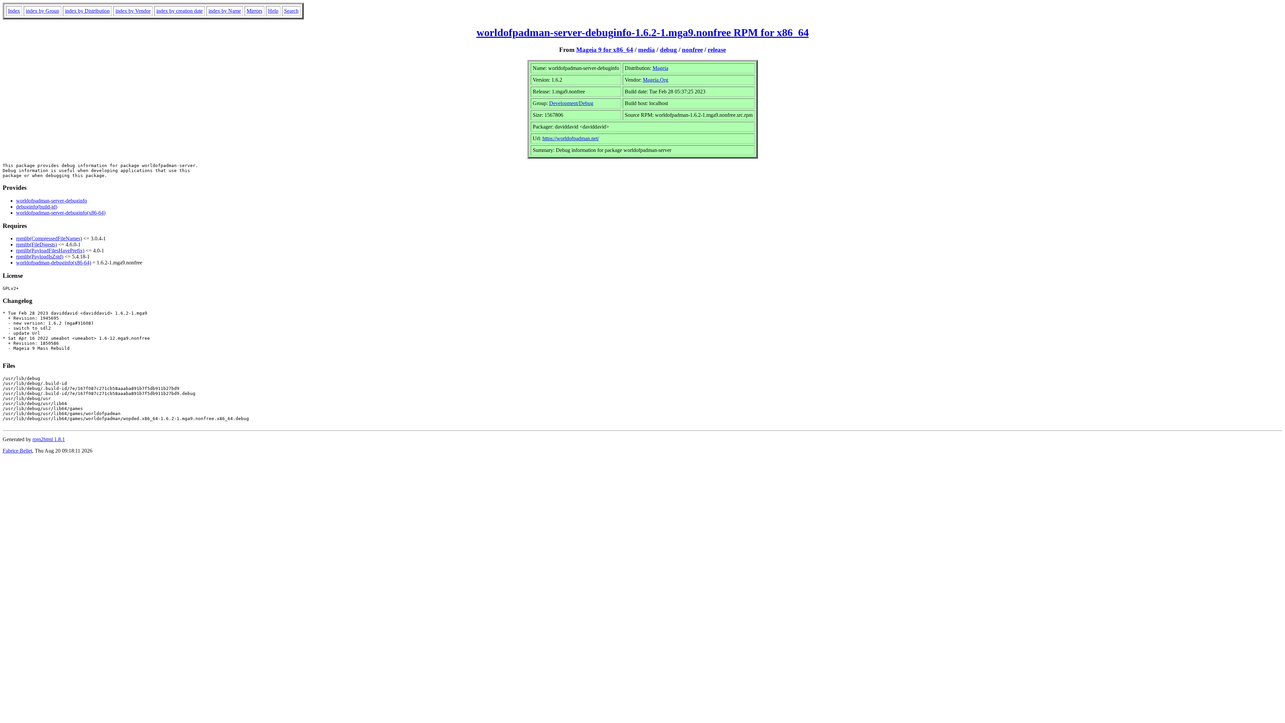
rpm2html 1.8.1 (48, 439)
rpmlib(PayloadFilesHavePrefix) (50, 250)
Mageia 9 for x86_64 (604, 49)
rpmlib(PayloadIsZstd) (39, 256)
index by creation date (179, 11)
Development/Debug (571, 103)
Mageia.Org (655, 80)
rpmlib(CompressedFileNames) (49, 238)
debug (668, 49)
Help (273, 11)
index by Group (42, 11)
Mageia (660, 68)
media (646, 49)
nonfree (692, 49)
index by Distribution (87, 11)
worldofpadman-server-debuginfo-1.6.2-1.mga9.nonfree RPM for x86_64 (643, 32)
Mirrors (254, 11)
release (717, 49)
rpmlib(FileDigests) (36, 244)
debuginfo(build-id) (36, 207)
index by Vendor (133, 11)
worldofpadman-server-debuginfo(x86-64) (60, 213)
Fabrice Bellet (17, 451)
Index (14, 11)
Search (291, 11)
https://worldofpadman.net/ (570, 138)
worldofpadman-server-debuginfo (51, 201)
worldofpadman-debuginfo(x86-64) (53, 262)
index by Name (224, 11)
